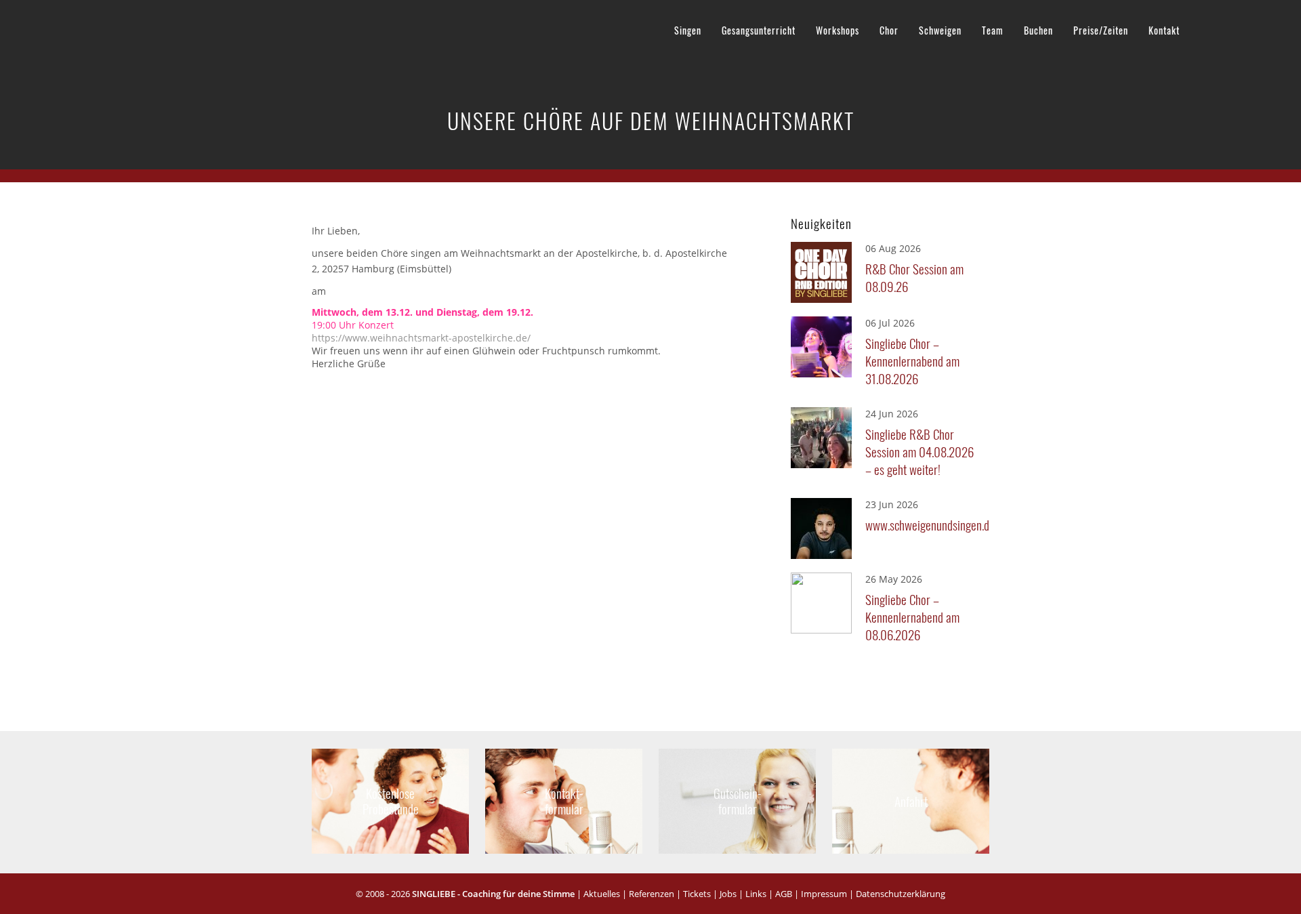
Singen (687, 30)
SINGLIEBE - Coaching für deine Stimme (493, 894)
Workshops (837, 30)
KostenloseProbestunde (390, 800)
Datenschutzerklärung (900, 894)
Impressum (824, 894)
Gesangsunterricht (759, 30)
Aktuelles (601, 894)
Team (993, 30)
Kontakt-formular (564, 800)
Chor (889, 30)
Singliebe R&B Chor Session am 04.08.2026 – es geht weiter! (919, 451)
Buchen (1038, 30)
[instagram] (1257, 27)
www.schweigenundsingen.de (923, 524)
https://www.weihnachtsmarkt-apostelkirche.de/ (421, 337)
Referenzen (651, 894)
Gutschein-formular (737, 800)
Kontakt (1164, 30)
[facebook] (1206, 27)
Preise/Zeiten (1100, 30)
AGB (783, 894)
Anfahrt (910, 800)
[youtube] (1231, 27)
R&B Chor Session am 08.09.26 (914, 277)
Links (755, 894)
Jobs (728, 894)
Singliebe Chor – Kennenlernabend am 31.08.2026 (912, 360)
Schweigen (940, 30)
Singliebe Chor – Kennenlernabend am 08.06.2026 (912, 616)
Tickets (697, 894)
